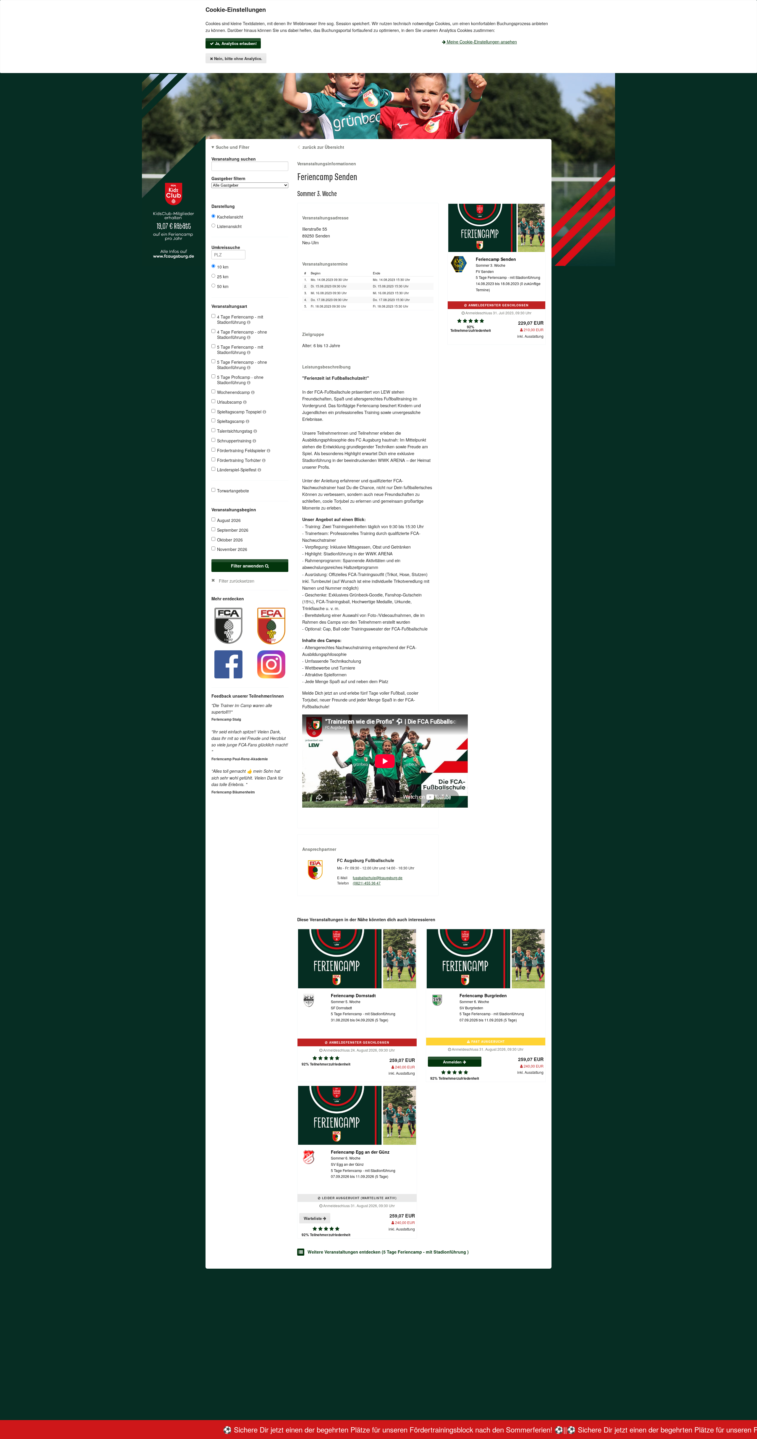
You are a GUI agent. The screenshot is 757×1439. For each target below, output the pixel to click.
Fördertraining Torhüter (239, 460)
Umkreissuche (225, 247)
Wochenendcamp (234, 392)
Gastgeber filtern (228, 178)
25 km (223, 276)
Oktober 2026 (230, 540)
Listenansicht (229, 226)
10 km (223, 267)
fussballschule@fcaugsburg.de (377, 877)
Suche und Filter (232, 147)
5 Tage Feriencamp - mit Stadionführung (240, 349)
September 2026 (232, 530)
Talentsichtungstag (235, 431)
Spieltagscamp (231, 421)
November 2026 (232, 549)
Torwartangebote (233, 491)
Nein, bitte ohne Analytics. (237, 58)
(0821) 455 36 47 (367, 882)
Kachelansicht (230, 217)
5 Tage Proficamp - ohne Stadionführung (240, 379)
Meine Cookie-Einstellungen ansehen (481, 41)
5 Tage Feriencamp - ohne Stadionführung (242, 364)
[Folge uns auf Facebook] (228, 663)
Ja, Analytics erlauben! (235, 43)
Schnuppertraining (235, 441)
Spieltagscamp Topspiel (240, 412)
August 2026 (229, 520)
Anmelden (453, 1062)
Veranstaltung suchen (233, 159)
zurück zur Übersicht (323, 147)
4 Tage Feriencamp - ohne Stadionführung (242, 334)
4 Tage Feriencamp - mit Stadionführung (240, 319)
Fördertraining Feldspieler (242, 450)
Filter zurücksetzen (236, 581)
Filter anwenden (248, 566)
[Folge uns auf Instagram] (271, 663)
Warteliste (313, 1218)
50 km (223, 286)
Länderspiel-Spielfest (237, 470)
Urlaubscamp (230, 402)
